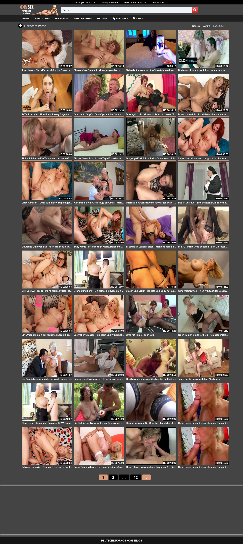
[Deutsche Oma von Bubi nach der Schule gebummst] (47, 225)
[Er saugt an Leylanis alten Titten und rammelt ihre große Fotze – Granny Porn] (151, 225)
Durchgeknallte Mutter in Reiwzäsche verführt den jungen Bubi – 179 (164, 114)
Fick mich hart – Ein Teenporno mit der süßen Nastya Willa (54, 158)
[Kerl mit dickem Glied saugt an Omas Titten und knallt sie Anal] (99, 181)
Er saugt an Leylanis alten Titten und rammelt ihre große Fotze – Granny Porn (168, 246)
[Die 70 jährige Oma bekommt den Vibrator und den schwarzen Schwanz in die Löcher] (203, 225)
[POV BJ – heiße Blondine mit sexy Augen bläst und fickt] (47, 93)
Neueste (196, 25)
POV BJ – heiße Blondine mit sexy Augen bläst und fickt (52, 114)
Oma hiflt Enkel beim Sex (140, 334)
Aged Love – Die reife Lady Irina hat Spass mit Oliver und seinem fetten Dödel (64, 70)
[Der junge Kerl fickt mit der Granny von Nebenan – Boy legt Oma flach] (151, 137)
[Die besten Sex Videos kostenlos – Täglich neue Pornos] (38, 10)
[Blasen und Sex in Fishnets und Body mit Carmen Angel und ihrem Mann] (151, 269)
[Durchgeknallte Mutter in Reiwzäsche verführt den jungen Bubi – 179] (151, 93)
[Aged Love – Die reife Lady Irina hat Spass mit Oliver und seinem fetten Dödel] (47, 49)
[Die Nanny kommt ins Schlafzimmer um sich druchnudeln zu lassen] (203, 49)
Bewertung (218, 25)
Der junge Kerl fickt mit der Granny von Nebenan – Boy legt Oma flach (164, 158)
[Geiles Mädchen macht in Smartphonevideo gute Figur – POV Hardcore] (151, 49)
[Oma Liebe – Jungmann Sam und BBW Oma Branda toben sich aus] (47, 402)
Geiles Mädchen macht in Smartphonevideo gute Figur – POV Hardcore (165, 70)
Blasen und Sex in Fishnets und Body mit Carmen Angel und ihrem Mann (165, 290)
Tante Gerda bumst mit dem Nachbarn (199, 378)
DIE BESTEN (62, 18)
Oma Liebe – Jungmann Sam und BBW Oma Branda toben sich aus (58, 422)
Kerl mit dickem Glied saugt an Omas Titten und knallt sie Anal (108, 202)
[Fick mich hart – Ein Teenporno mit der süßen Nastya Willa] (47, 137)
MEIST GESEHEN (83, 18)
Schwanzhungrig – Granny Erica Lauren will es (47, 466)
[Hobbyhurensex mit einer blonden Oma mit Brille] (203, 402)
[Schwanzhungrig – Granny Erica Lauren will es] (47, 446)
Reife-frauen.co (160, 2)
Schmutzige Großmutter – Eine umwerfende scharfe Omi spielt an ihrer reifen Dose (120, 378)
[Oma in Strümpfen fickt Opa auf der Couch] (99, 93)
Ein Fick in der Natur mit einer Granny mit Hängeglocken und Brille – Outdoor (117, 422)
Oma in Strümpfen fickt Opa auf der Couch (97, 114)
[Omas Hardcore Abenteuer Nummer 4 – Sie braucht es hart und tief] (151, 446)
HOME (26, 18)
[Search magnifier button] (195, 10)
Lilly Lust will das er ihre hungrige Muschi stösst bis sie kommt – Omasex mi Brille (67, 290)
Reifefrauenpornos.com (135, 2)
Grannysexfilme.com (85, 2)
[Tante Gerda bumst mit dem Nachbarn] (203, 358)
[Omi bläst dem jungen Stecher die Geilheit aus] (151, 358)
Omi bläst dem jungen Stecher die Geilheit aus (151, 378)
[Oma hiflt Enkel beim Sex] (151, 313)
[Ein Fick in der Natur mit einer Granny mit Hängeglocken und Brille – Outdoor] (99, 402)
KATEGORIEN (42, 18)
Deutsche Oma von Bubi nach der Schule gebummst (50, 246)
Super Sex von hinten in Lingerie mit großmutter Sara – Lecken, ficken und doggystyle (121, 466)
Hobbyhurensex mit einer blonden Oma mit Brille (205, 422)
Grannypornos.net (109, 2)
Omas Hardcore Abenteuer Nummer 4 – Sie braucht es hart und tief (163, 466)
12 (136, 477)
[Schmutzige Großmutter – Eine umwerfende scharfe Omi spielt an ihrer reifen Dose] (99, 358)
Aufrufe (206, 25)
